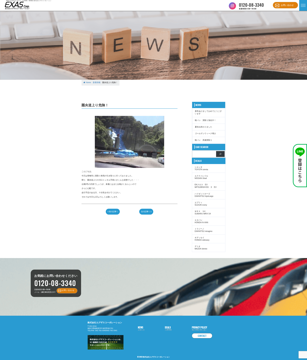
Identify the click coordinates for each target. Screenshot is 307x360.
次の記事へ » (146, 212)
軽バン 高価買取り (203, 140)
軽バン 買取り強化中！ (205, 120)
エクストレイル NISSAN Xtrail (201, 177)
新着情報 (96, 82)
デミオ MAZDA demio (201, 247)
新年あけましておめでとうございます (208, 112)
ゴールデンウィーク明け (205, 133)
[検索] (220, 154)
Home (88, 82)
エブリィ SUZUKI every (201, 203)
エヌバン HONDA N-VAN (201, 221)
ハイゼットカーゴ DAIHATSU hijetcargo (204, 195)
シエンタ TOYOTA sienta (201, 168)
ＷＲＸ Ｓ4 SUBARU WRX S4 (203, 212)
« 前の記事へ (113, 212)
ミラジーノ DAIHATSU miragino (203, 230)
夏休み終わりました (203, 127)
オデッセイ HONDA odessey (202, 239)
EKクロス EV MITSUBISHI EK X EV (206, 186)
